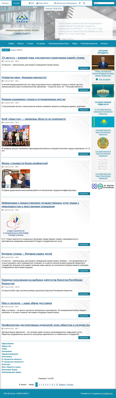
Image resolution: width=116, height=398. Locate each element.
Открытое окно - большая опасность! (24, 77)
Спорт (4, 348)
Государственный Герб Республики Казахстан (103, 153)
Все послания (104, 79)
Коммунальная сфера (11, 372)
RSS (32, 3)
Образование (8, 343)
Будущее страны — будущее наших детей (27, 253)
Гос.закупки (41, 43)
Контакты (104, 43)
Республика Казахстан (89, 43)
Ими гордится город (11, 367)
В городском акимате (12, 359)
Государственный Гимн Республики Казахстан (103, 176)
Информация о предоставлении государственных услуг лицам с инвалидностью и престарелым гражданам (40, 204)
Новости (20, 43)
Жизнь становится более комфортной (25, 163)
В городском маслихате (13, 361)
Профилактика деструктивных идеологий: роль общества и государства (46, 325)
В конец (70, 385)
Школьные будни (9, 369)
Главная (11, 43)
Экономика (7, 351)
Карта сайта (43, 3)
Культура (6, 364)
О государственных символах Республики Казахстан (103, 111)
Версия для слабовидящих (67, 3)
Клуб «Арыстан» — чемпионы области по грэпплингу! (34, 119)
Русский (16, 3)
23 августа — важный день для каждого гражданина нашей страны (43, 57)
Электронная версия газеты (58, 43)
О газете (30, 43)
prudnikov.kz (108, 393)
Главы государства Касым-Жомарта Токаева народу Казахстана (103, 73)
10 (57, 385)
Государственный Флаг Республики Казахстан (103, 132)
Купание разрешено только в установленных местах (34, 99)
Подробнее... (84, 68)
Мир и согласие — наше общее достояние (27, 303)
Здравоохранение (10, 354)
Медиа (74, 43)
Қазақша (5, 3)
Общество (6, 346)
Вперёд (62, 385)
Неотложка (7, 356)
